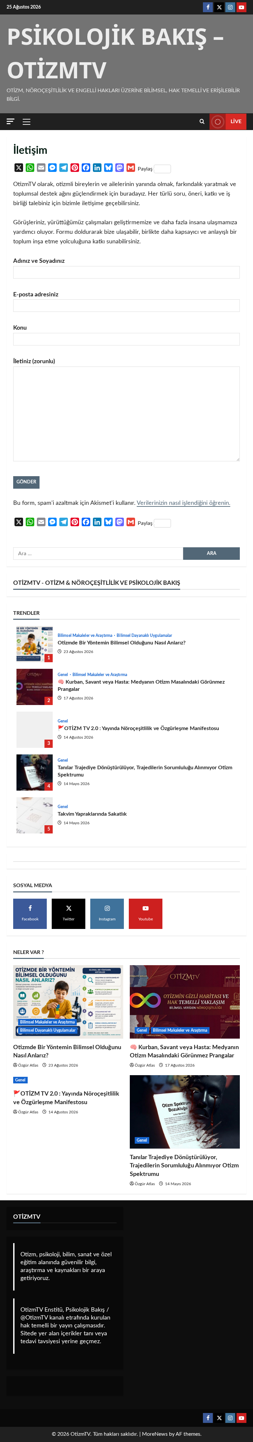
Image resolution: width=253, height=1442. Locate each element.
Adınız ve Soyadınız (39, 261)
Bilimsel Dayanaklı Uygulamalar (144, 636)
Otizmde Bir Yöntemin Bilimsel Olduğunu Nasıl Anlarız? (34, 644)
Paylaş (145, 169)
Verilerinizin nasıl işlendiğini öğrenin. (183, 503)
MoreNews (155, 1434)
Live (236, 121)
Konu (20, 328)
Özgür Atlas (28, 1065)
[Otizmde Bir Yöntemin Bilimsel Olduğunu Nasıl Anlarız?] (68, 1002)
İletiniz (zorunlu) (34, 362)
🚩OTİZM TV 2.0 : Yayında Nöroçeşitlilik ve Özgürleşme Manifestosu (34, 730)
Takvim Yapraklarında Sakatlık (34, 815)
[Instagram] (230, 7)
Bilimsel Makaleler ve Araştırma (85, 636)
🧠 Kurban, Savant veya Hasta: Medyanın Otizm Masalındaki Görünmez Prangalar (34, 687)
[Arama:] (98, 553)
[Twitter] (219, 7)
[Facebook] (208, 7)
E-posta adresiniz (35, 295)
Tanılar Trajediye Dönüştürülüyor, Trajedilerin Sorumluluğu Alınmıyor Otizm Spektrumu (34, 772)
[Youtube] (241, 7)
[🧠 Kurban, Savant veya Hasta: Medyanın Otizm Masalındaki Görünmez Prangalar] (185, 1002)
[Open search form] (202, 121)
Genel (63, 675)
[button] (10, 121)
